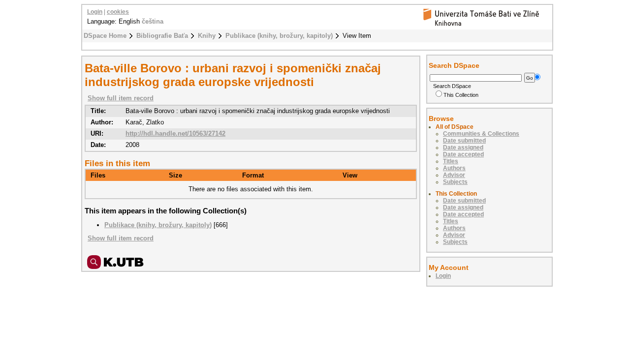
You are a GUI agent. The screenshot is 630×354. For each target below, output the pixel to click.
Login (94, 12)
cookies (118, 12)
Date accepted (463, 154)
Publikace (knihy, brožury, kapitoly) (279, 35)
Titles (450, 161)
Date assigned (463, 147)
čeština (152, 21)
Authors (454, 168)
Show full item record (121, 98)
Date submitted (464, 140)
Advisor (454, 175)
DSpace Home (105, 35)
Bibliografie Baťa (162, 35)
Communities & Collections (481, 133)
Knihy (207, 35)
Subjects (455, 181)
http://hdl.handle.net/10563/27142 (175, 133)
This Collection (460, 95)
